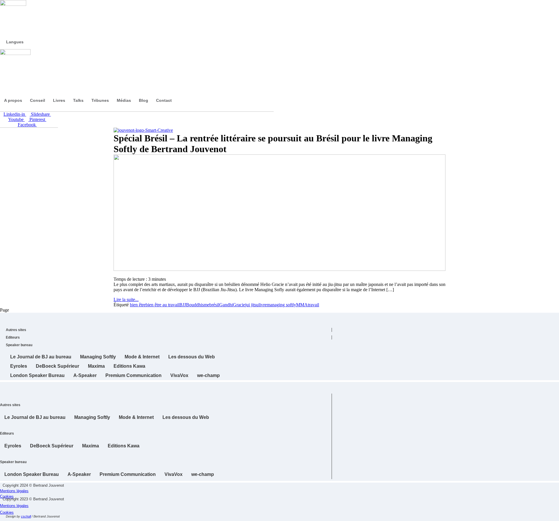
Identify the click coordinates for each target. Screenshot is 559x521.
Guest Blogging (104, 518)
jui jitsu (252, 304)
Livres (59, 100)
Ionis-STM (235, 518)
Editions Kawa (129, 366)
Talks (78, 100)
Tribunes (100, 100)
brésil (214, 304)
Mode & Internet (142, 356)
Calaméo (157, 518)
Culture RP (218, 518)
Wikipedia (87, 518)
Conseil (37, 100)
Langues (15, 42)
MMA (302, 304)
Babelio (113, 518)
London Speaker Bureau (37, 375)
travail (313, 304)
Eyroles (18, 366)
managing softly (281, 304)
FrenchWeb (131, 518)
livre (263, 304)
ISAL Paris (227, 518)
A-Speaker (85, 375)
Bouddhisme (197, 304)
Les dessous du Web (191, 356)
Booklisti (148, 518)
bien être (138, 304)
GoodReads (139, 518)
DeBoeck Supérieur (57, 366)
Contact (164, 100)
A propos (13, 100)
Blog (143, 100)
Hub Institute (244, 518)
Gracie (239, 304)
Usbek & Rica (183, 518)
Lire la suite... (126, 299)
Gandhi (226, 304)
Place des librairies (166, 518)
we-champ (208, 375)
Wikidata (78, 518)
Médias (124, 100)
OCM (201, 518)
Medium (174, 518)
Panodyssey (192, 518)
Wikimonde (96, 518)
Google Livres (122, 518)
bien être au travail (162, 304)
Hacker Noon (209, 518)
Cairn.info (253, 518)
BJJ (182, 304)
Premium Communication (133, 375)
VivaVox (179, 375)
